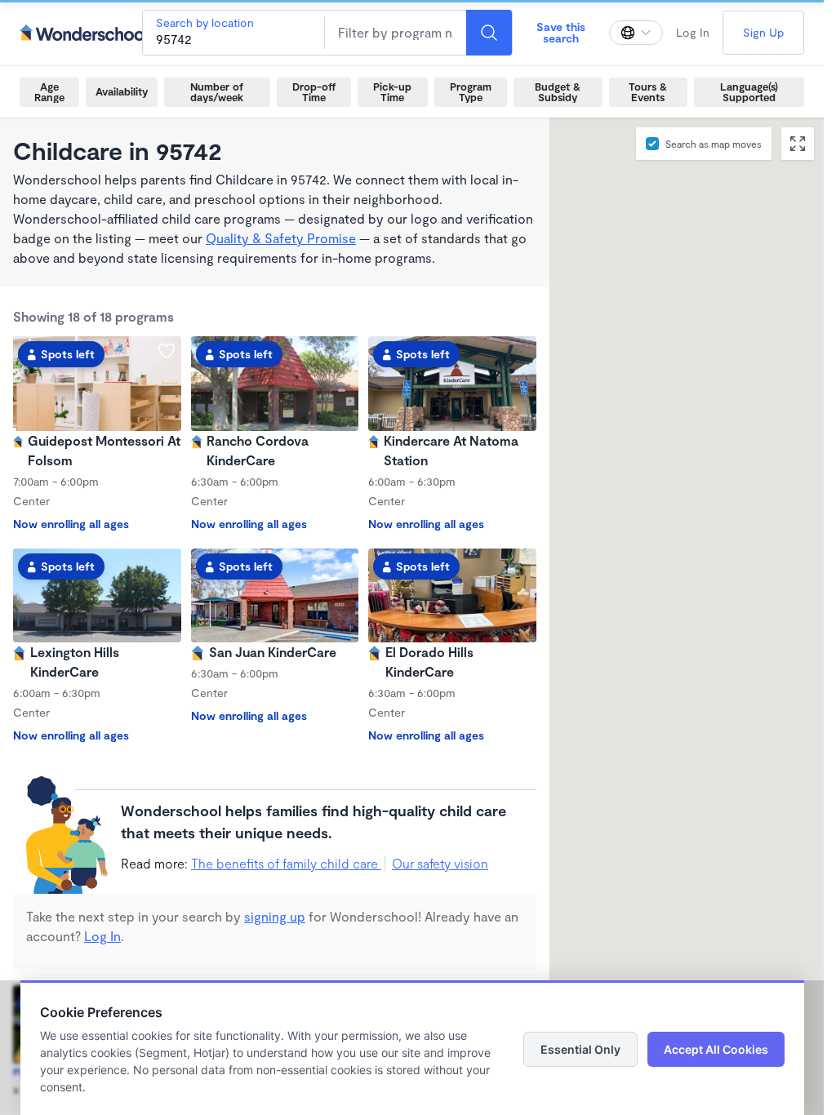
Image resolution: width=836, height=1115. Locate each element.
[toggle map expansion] (797, 143)
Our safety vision (440, 863)
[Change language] (636, 32)
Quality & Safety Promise (281, 238)
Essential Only (580, 1049)
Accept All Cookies (716, 1049)
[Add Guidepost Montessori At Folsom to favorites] (166, 351)
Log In (692, 32)
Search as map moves (713, 143)
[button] (761, 566)
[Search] (489, 33)
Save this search (560, 32)
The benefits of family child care (286, 863)
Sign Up (763, 32)
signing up (274, 916)
